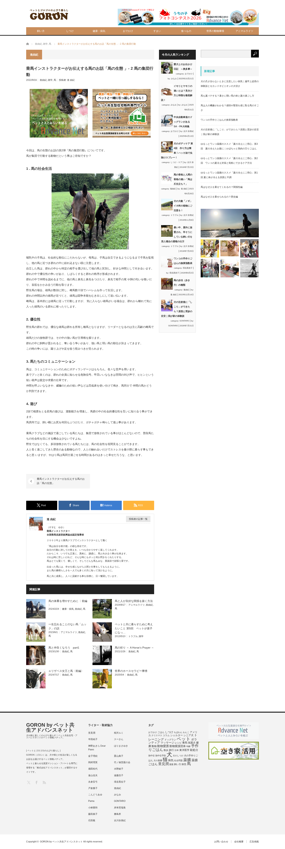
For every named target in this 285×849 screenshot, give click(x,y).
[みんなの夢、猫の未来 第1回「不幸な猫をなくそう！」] (210, 268)
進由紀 (43, 80)
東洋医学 (184, 750)
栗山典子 (118, 756)
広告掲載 (254, 841)
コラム (166, 735)
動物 (154, 746)
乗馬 (184, 742)
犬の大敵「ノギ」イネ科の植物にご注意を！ (183, 206)
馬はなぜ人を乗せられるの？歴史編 (219, 196)
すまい (157, 31)
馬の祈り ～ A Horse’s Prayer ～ (134, 647)
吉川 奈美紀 (188, 131)
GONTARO (184, 321)
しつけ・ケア (176, 162)
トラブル (133, 636)
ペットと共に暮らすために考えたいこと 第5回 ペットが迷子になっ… (134, 628)
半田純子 (93, 739)
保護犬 (191, 742)
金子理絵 (93, 756)
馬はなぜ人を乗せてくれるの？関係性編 (222, 187)
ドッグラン (170, 739)
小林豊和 (93, 807)
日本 (176, 750)
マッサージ (167, 742)
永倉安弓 (93, 781)
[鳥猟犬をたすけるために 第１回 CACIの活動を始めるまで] (229, 268)
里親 (171, 764)
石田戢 (91, 820)
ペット (184, 738)
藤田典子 (93, 814)
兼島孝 (117, 814)
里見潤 (91, 732)
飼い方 (41, 31)
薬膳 (187, 760)
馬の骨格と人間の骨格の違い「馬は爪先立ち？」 (183, 179)
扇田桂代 (93, 768)
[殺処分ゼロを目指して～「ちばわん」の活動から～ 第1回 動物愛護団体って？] (249, 248)
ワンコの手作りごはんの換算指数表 (219, 119)
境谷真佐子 (188, 268)
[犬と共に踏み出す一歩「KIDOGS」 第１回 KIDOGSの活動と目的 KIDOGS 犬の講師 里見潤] (210, 248)
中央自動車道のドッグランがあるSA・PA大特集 (183, 122)
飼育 (184, 764)
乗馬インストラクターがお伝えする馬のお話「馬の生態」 (61, 481)
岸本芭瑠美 (120, 807)
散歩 (166, 750)
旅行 (171, 750)
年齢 (188, 746)
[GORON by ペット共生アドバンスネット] (49, 14)
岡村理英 (93, 762)
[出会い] (249, 268)
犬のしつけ (178, 755)
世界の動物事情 (215, 31)
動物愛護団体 (177, 746)
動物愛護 (163, 746)
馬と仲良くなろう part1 (63, 647)
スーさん (118, 739)
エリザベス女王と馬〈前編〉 (66, 670)
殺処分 (194, 749)
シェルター (176, 735)
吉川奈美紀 (120, 820)
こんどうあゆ (95, 794)
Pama (91, 801)
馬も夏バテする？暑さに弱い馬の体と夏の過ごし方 (227, 95)
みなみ (174, 78)
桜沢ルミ (118, 732)
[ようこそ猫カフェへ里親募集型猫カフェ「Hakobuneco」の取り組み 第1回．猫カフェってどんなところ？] (229, 248)
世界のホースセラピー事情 (131, 670)
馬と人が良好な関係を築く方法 (134, 601)
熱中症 (151, 755)
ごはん (160, 732)
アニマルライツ (244, 31)
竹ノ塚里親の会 (122, 762)
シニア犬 (188, 735)
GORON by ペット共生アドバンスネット (50, 727)
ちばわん (178, 732)
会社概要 (239, 841)
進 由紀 (71, 80)
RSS (44, 782)
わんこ (186, 732)
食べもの (186, 31)
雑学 (50, 80)
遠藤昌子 (118, 775)
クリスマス (156, 735)
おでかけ (128, 31)
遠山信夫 (93, 775)
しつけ (70, 31)
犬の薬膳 (158, 760)
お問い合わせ (221, 841)
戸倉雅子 (93, 788)
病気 (171, 760)
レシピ (178, 742)
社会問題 (178, 760)
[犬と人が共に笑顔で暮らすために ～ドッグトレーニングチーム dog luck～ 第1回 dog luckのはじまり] (230, 223)
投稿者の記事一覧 (138, 519)
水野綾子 (118, 768)
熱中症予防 (160, 755)
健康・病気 (99, 31)
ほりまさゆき (121, 746)
